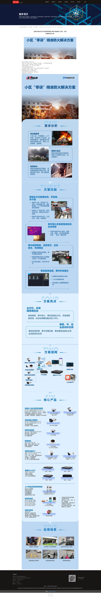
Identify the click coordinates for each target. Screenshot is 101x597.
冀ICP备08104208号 (52, 591)
